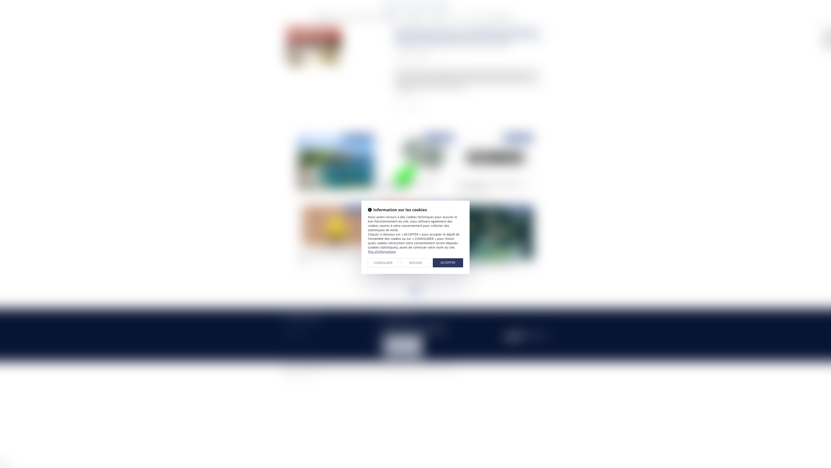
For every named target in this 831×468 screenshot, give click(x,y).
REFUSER (415, 263)
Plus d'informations (382, 252)
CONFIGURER (383, 263)
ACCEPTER (448, 262)
